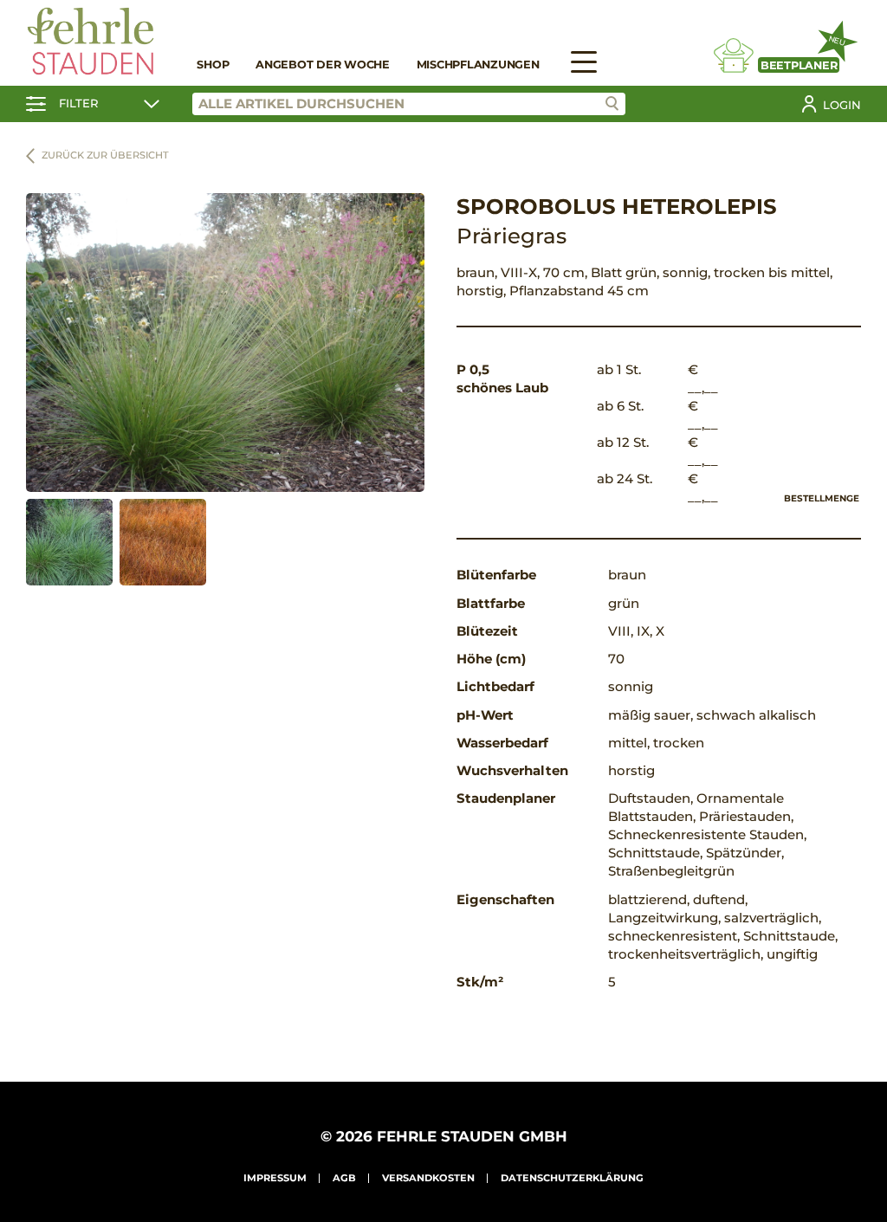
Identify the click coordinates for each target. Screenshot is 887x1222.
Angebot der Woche (323, 64)
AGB (344, 1178)
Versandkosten (428, 1178)
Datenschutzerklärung (572, 1178)
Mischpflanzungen (478, 64)
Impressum (275, 1178)
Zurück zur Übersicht (105, 155)
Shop (213, 64)
